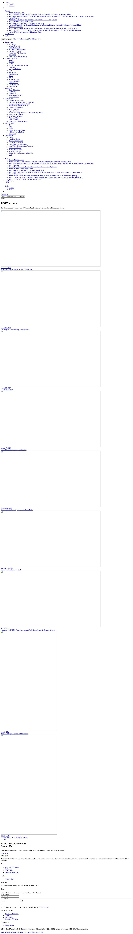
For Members (9, 135)
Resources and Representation (18, 56)
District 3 (40, 14)
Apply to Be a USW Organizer (18, 121)
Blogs (10, 127)
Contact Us (8, 869)
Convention (12, 93)
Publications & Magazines (17, 130)
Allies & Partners (14, 97)
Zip (22, 901)
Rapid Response (14, 111)
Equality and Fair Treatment (17, 53)
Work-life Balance (14, 48)
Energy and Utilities (15, 69)
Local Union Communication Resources (21, 146)
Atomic (11, 60)
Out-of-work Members (15, 149)
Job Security (12, 55)
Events (11, 137)
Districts (7, 11)
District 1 (16, 13)
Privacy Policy (9, 879)
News (10, 125)
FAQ (10, 155)
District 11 (43, 28)
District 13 (25, 32)
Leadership (12, 91)
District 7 (21, 21)
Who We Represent (11, 58)
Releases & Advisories (11, 867)
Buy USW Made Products (17, 142)
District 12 (45, 30)
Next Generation (14, 109)
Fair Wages (12, 44)
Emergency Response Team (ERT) (19, 104)
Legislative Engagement (16, 107)
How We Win (9, 42)
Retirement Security (15, 51)
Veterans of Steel (14, 118)
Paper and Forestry (14, 81)
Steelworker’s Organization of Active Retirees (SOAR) (25, 113)
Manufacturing (13, 74)
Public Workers (13, 83)
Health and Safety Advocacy (17, 49)
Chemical (11, 62)
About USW (8, 88)
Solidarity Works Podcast (16, 132)
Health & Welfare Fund (16, 141)
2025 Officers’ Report (15, 95)
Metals (11, 76)
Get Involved (9, 98)
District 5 (14, 18)
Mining (11, 77)
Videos (11, 128)
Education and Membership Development (21, 102)
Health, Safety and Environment (18, 105)
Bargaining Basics (14, 139)
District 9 (45, 25)
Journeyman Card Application (18, 144)
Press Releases (9, 34)
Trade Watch (12, 134)
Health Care (12, 72)
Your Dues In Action (15, 148)
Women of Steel (13, 120)
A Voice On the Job (15, 46)
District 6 (33, 20)
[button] (10, 910)
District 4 (51, 16)
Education (12, 67)
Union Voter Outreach (15, 116)
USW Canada (9, 870)
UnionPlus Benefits (15, 151)
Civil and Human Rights (16, 100)
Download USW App (11, 872)
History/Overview (14, 90)
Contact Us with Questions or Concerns (21, 153)
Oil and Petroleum (14, 79)
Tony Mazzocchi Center (16, 114)
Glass (10, 70)
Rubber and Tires (14, 84)
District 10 (16, 27)
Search (7, 35)
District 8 (26, 23)
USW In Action (9, 123)
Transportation (13, 86)
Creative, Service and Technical (18, 65)
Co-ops (11, 63)
